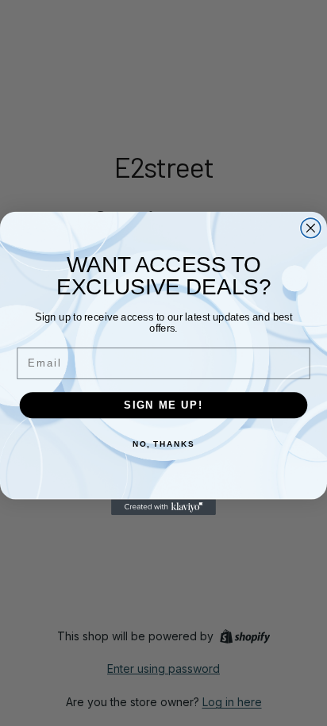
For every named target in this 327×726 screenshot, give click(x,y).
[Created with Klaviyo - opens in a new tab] (163, 507)
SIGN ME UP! (163, 404)
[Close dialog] (311, 228)
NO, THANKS (163, 444)
